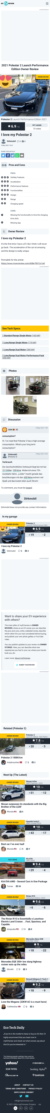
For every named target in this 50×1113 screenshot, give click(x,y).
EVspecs (32, 1104)
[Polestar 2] (12, 457)
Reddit (12, 155)
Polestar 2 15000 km (12, 757)
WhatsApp (17, 155)
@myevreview (27, 1096)
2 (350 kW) (23, 356)
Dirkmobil (11, 141)
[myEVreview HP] (8, 4)
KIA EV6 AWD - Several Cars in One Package (24, 881)
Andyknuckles (13, 762)
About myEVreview (22, 658)
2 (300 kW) (18, 350)
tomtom (38, 1075)
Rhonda (10, 811)
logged (38, 125)
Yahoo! (11, 1063)
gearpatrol (11, 1069)
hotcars (11, 1075)
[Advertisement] (25, 36)
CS (26, 1108)
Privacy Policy (35, 1089)
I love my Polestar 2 (11, 546)
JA (31, 1108)
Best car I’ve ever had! (12, 844)
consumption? (9, 436)
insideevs (38, 1063)
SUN (10, 429)
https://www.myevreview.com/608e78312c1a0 (23, 263)
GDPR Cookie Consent (24, 1092)
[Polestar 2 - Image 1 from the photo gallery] (12, 385)
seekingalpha (38, 1069)
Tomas (10, 886)
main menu (47, 2)
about (17, 1085)
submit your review (27, 665)
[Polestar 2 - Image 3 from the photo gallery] (25, 405)
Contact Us (28, 1085)
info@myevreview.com (24, 1101)
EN (15, 1108)
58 (19, 886)
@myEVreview (21, 1096)
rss (39, 1104)
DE (21, 1108)
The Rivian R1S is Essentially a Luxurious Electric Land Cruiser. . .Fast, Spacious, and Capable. (23, 921)
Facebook (8, 155)
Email (22, 155)
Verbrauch (7, 462)
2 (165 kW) (21, 335)
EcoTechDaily (13, 1028)
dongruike (11, 929)
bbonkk (10, 969)
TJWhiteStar (12, 1006)
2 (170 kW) (19, 342)
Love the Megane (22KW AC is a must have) (24, 1001)
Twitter (3, 155)
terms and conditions (15, 1089)
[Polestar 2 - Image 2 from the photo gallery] (37, 385)
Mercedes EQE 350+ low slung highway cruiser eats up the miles (21, 963)
